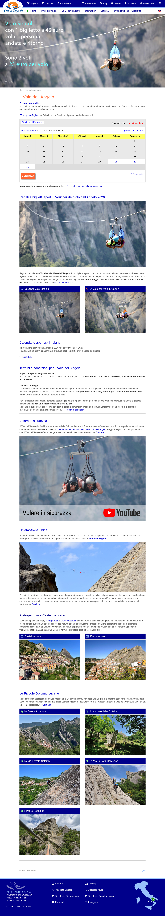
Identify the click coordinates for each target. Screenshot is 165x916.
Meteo (118, 3)
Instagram (93, 902)
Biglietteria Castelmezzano (101, 896)
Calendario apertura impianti (39, 342)
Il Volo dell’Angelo (48, 11)
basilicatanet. (23, 906)
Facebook (59, 902)
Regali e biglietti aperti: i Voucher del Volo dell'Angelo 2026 (62, 197)
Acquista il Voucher (63, 282)
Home (33, 11)
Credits (9, 906)
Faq (105, 3)
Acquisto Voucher (96, 890)
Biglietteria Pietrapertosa (67, 896)
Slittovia (105, 11)
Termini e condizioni (75, 410)
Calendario (90, 3)
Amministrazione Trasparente (127, 11)
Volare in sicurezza (33, 421)
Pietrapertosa (52, 621)
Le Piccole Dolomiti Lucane (39, 693)
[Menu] (160, 3)
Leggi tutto (27, 357)
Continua (100, 432)
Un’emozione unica (33, 530)
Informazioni (90, 11)
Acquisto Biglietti (31, 115)
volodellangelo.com (33, 90)
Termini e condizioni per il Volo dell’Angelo (50, 368)
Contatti (132, 3)
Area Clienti (148, 3)
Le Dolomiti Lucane (71, 11)
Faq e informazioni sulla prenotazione (84, 186)
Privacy (92, 883)
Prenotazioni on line (29, 103)
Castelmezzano (68, 621)
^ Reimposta (137, 174)
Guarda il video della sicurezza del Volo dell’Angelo (81, 429)
